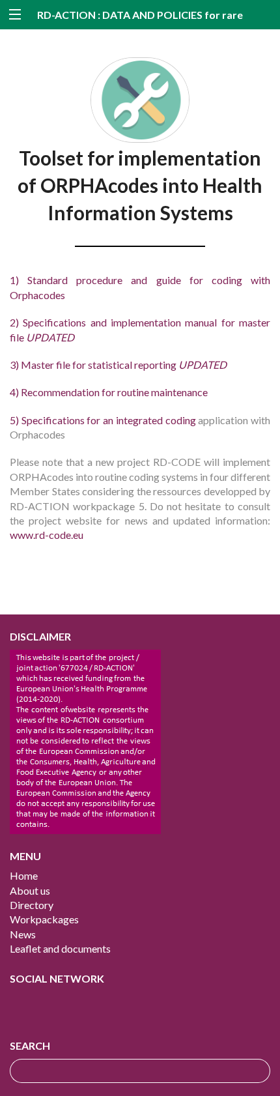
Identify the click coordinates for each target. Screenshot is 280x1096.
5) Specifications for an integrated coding (104, 420)
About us (30, 890)
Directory (31, 905)
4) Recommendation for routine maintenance (109, 392)
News (23, 934)
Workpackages (44, 919)
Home (24, 875)
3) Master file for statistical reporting (118, 364)
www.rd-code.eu (46, 534)
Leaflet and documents (60, 948)
